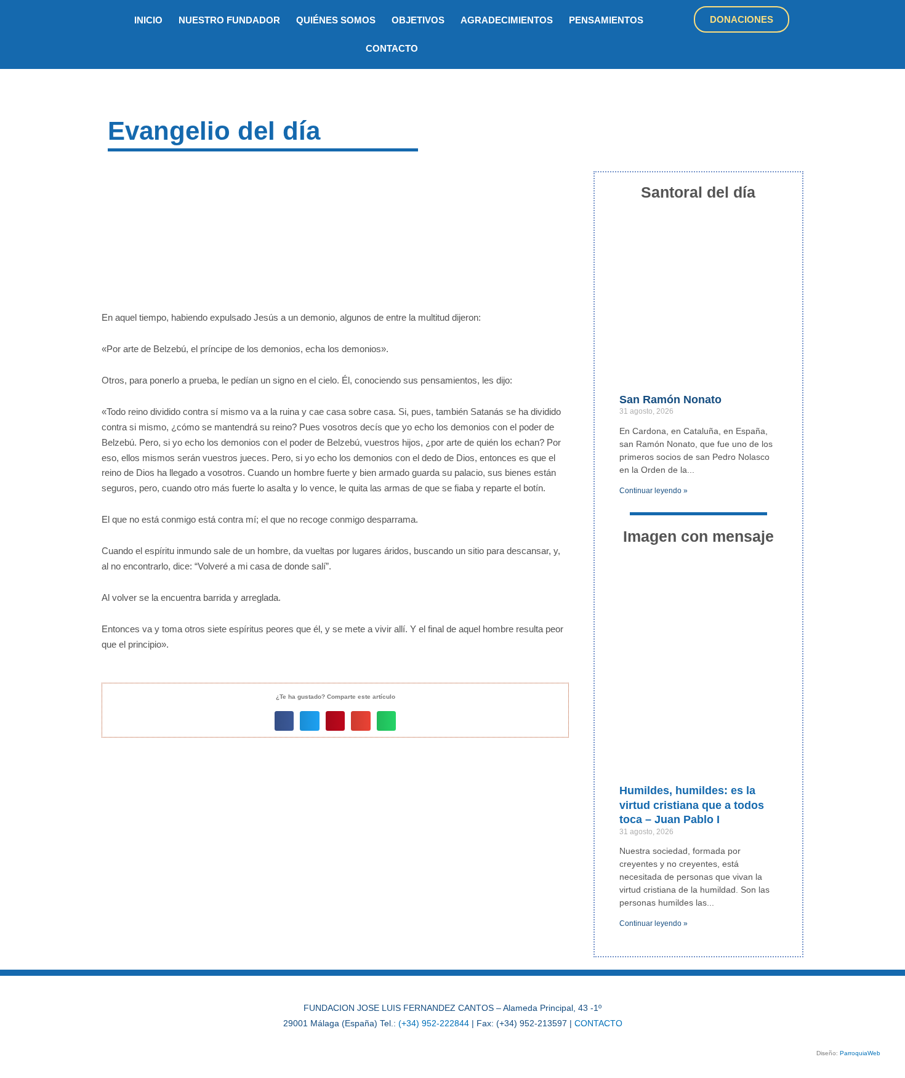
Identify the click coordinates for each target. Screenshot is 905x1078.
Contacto (392, 48)
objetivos (418, 20)
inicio (148, 20)
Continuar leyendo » (653, 490)
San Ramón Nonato (670, 399)
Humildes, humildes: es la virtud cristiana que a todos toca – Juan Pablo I (691, 805)
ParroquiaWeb (860, 1053)
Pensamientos (606, 20)
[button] (284, 721)
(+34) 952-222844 (433, 1023)
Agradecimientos (507, 20)
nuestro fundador (229, 20)
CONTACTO (598, 1023)
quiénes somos (336, 20)
